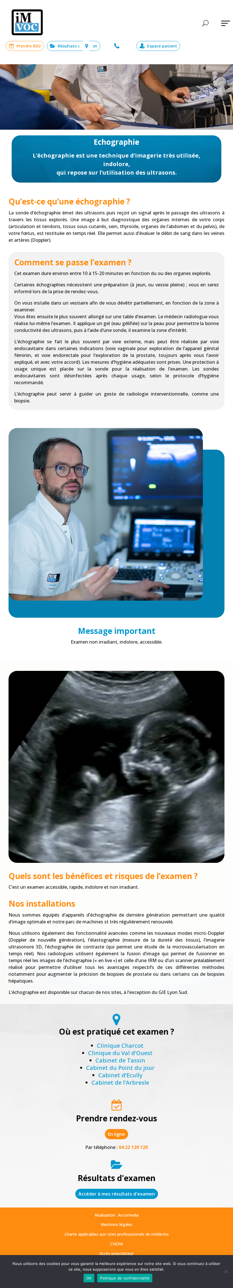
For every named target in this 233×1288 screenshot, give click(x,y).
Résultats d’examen (77, 46)
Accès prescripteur (116, 1253)
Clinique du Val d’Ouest (120, 1053)
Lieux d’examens (86, 46)
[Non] (226, 1271)
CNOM (116, 1243)
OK (89, 1278)
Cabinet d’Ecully (120, 1075)
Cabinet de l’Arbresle (120, 1082)
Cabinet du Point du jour (120, 1068)
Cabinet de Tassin (120, 1060)
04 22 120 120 (117, 46)
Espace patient (162, 46)
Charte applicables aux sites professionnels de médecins (117, 1234)
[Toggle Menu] (225, 23)
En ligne (116, 1134)
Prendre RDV (28, 46)
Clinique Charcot (120, 1045)
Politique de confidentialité (124, 1278)
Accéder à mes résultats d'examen (116, 1194)
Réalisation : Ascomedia (117, 1215)
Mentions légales (116, 1224)
